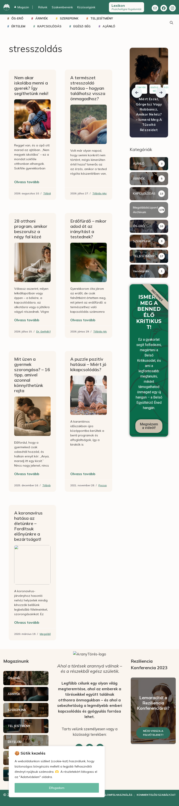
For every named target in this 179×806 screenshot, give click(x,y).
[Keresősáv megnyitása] (171, 22)
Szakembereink (62, 7)
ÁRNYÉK (41, 18)
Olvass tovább (26, 182)
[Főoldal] (6, 7)
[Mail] (155, 8)
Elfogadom (56, 788)
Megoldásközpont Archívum (145, 209)
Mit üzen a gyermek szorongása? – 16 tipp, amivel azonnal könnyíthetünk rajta (32, 374)
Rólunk (42, 7)
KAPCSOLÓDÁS (49, 26)
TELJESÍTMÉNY (101, 18)
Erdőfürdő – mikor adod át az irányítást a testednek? (88, 228)
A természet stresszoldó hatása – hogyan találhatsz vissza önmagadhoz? (87, 88)
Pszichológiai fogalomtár (126, 7)
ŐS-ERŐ (17, 18)
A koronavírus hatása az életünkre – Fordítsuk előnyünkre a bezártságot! (28, 526)
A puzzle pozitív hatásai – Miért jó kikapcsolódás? (88, 364)
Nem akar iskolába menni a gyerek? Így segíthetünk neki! (31, 85)
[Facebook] (163, 8)
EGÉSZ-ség (82, 26)
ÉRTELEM (18, 26)
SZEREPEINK (69, 18)
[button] (137, 92)
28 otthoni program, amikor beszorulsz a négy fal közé (30, 228)
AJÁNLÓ (109, 26)
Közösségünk (86, 7)
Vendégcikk (141, 271)
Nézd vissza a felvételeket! (153, 732)
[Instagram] (172, 8)
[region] (57, 771)
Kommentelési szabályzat (156, 794)
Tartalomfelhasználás (114, 794)
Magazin (21, 7)
